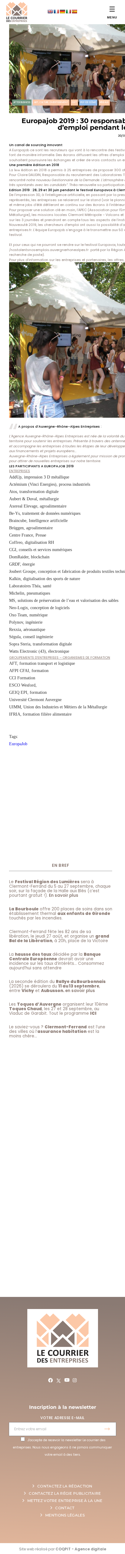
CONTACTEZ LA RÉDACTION (65, 1486)
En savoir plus (63, 895)
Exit (74, 102)
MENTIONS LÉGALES (65, 1515)
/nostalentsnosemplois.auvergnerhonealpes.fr (49, 249)
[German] (62, 11)
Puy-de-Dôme (88, 102)
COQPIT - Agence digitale (81, 1549)
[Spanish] (74, 11)
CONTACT (64, 1508)
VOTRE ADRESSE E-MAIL (62, 1417)
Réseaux (104, 102)
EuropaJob (18, 744)
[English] (50, 11)
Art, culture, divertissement (51, 102)
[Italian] (68, 11)
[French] (56, 11)
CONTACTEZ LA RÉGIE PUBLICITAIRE (65, 1493)
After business (21, 102)
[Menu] (112, 9)
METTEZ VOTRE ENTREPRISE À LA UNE (65, 1500)
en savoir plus (80, 991)
